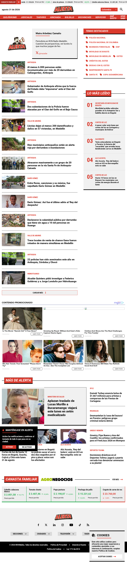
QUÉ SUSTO (113, 17)
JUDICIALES (26, 17)
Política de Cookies (107, 551)
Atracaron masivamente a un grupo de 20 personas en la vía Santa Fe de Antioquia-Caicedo (49, 165)
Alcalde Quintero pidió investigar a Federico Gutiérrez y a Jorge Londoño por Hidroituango (52, 280)
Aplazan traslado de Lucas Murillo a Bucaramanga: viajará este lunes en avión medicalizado (62, 408)
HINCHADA (55, 17)
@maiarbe (42, 53)
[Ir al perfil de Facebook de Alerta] (38, 525)
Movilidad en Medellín (100, 56)
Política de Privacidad (59, 545)
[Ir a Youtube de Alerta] (71, 525)
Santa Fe (93, 75)
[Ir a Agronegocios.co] (56, 479)
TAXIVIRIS (41, 17)
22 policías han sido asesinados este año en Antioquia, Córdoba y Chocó (51, 261)
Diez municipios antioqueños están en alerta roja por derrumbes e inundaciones (51, 146)
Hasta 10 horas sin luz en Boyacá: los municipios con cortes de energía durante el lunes (107, 181)
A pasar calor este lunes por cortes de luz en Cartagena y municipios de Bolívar (107, 127)
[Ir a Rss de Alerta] (88, 525)
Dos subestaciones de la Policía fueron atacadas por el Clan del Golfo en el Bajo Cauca (52, 108)
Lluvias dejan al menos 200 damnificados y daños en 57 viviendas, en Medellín (50, 127)
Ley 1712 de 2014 (73, 549)
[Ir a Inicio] (63, 9)
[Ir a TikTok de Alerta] (80, 525)
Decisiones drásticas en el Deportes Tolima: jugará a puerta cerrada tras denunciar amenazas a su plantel (107, 459)
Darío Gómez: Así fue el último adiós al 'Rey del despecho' (52, 204)
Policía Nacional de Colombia (103, 42)
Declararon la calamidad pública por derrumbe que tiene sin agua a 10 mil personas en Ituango (52, 222)
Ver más (115, 479)
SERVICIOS (100, 17)
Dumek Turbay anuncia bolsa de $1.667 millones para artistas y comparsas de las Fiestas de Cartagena (106, 397)
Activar (9, 447)
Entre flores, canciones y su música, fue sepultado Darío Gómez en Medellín (48, 184)
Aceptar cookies (105, 556)
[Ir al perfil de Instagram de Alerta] (62, 525)
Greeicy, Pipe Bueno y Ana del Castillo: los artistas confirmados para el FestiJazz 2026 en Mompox (107, 438)
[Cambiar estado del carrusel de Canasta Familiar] (19, 2)
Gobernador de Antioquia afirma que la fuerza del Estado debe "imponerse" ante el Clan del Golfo (51, 89)
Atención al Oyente (79, 545)
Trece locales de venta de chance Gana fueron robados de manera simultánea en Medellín (52, 242)
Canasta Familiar (8, 2)
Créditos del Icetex (98, 61)
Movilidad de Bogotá (99, 52)
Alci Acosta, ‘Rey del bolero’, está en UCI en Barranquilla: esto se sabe (107, 163)
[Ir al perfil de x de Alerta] (46, 525)
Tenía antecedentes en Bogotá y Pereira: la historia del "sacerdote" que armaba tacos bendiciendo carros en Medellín (108, 145)
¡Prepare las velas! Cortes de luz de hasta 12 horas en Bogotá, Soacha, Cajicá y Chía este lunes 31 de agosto (14, 454)
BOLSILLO (69, 17)
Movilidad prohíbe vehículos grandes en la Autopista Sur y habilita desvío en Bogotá (107, 110)
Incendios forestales (99, 47)
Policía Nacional (97, 38)
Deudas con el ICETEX (99, 65)
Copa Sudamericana (113, 75)
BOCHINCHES (84, 17)
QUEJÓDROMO (10, 17)
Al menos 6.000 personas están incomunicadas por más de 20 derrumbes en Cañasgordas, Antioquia (51, 70)
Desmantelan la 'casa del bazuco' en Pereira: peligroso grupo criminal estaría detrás (106, 418)
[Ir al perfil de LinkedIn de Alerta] (54, 525)
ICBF (118, 47)
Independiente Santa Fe (100, 70)
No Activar (27, 447)
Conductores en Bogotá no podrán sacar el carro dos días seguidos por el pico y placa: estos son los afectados (43, 454)
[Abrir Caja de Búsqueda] (121, 9)
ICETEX (120, 56)
